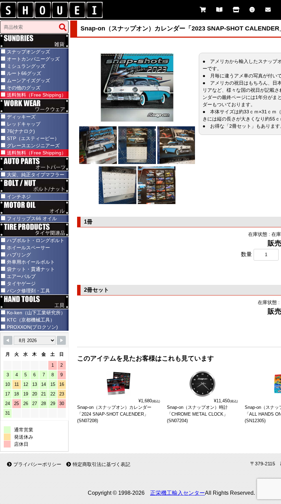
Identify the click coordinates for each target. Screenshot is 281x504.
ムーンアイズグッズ (28, 80)
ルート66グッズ (24, 73)
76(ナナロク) (21, 131)
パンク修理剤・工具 (28, 290)
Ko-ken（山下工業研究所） (36, 312)
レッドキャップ (23, 124)
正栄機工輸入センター (177, 493)
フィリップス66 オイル (32, 218)
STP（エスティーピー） (33, 138)
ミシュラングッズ (26, 66)
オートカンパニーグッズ (33, 59)
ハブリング (19, 254)
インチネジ (19, 196)
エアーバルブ (21, 276)
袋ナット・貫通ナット (31, 269)
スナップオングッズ (28, 51)
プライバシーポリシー (37, 464)
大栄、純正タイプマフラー (35, 174)
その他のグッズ (23, 87)
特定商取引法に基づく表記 (101, 464)
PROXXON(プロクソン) (32, 327)
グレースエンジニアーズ (33, 145)
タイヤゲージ (21, 283)
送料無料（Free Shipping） (36, 95)
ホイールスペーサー (28, 247)
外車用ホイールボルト (31, 262)
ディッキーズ (21, 116)
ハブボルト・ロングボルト (35, 240)
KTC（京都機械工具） (31, 320)
